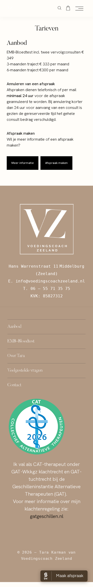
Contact (14, 385)
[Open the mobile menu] (79, 8)
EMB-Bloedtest (20, 341)
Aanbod (14, 327)
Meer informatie (22, 163)
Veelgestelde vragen (24, 370)
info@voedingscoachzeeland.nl (50, 281)
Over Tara (16, 356)
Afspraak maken (56, 163)
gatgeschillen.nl (46, 516)
